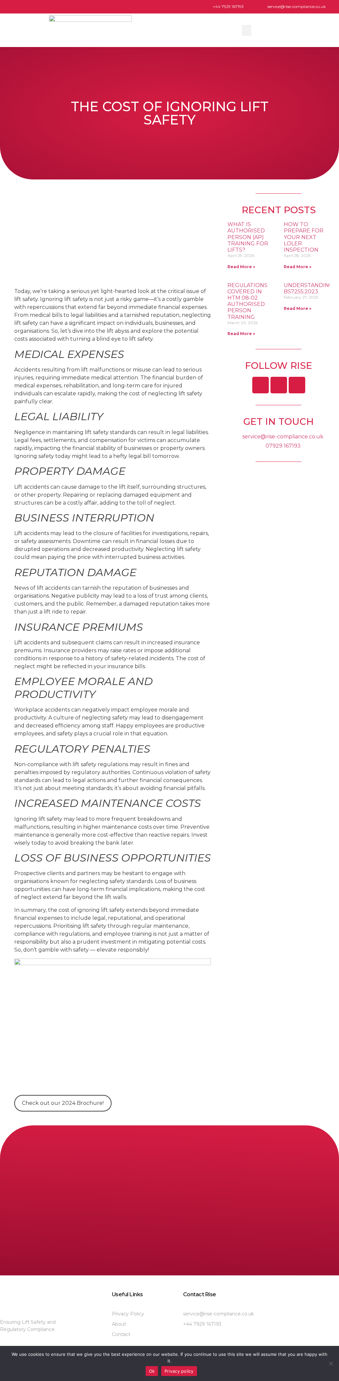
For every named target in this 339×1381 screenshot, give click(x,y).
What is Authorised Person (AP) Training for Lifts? (247, 237)
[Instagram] (297, 385)
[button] (246, 30)
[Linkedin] (278, 385)
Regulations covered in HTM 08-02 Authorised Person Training (247, 301)
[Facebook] (260, 385)
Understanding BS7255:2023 (308, 288)
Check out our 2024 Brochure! (63, 1103)
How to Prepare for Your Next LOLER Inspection (303, 237)
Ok (152, 1371)
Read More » (241, 266)
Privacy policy (179, 1371)
